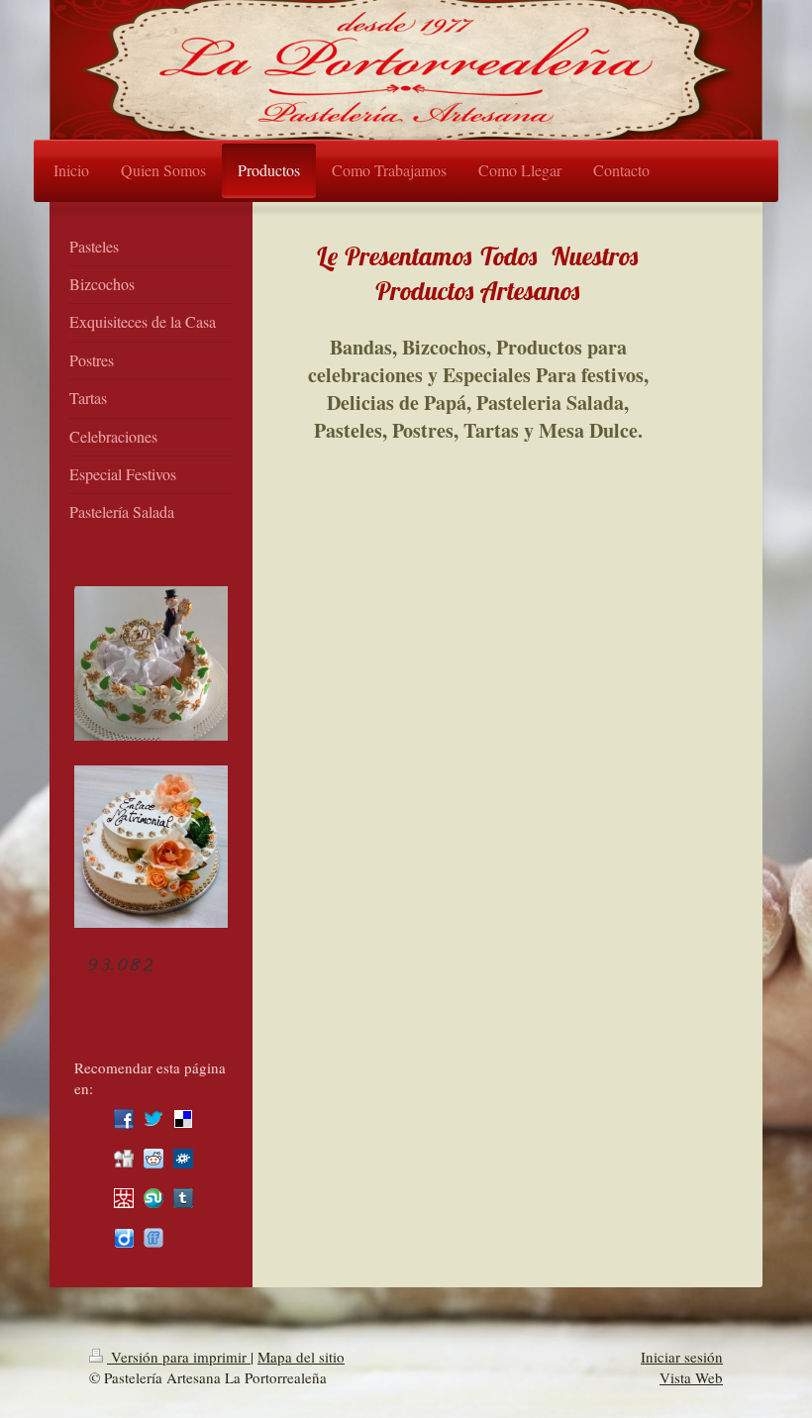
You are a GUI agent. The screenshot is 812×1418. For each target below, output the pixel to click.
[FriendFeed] (153, 1238)
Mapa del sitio (301, 1357)
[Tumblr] (183, 1198)
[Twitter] (153, 1119)
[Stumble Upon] (153, 1198)
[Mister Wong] (124, 1198)
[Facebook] (124, 1119)
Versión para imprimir (179, 1357)
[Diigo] (124, 1238)
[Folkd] (183, 1158)
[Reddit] (153, 1158)
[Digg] (124, 1158)
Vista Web (691, 1377)
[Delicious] (183, 1119)
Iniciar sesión (682, 1357)
